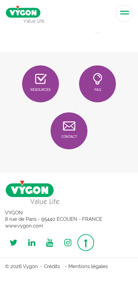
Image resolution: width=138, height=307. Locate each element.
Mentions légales (88, 266)
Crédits (52, 266)
